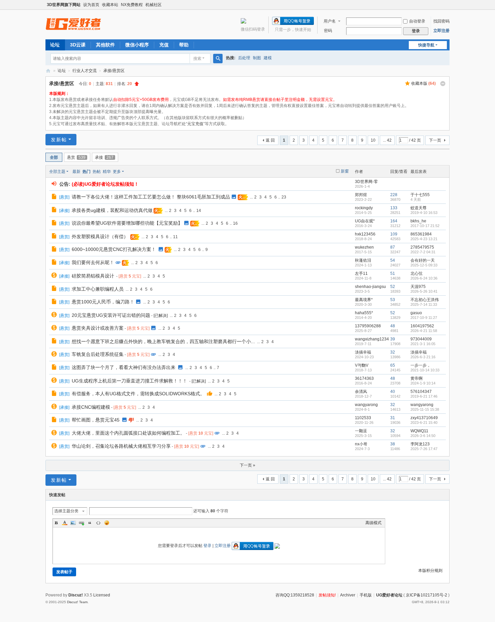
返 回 (270, 140)
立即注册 (441, 30)
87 (392, 247)
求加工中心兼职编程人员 (98, 289)
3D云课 (78, 44)
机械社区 (153, 4)
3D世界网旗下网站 (63, 4)
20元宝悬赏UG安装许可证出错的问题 (111, 315)
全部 (54, 157)
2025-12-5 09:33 (423, 265)
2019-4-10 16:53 (423, 213)
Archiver (347, 595)
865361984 (421, 234)
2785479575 (422, 247)
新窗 (345, 171)
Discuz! (75, 595)
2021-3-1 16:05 (422, 344)
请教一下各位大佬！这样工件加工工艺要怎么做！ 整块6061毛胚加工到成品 (151, 196)
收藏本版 (423, 83)
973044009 (421, 339)
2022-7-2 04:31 (422, 252)
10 (373, 140)
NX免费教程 (132, 4)
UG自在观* (365, 221)
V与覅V (361, 365)
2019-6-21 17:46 (423, 396)
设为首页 (91, 4)
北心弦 (416, 273)
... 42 (387, 140)
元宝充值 (195, 123)
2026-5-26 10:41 (423, 291)
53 (392, 299)
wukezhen (364, 247)
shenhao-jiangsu (370, 286)
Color (64, 522)
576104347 (421, 391)
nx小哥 (361, 444)
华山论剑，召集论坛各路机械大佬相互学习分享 (121, 446)
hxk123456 (365, 234)
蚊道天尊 (418, 208)
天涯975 (418, 286)
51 (392, 273)
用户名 (330, 21)
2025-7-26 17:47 (423, 449)
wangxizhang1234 (372, 339)
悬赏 (76, 157)
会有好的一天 (422, 260)
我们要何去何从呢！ (93, 262)
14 (198, 210)
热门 (86, 171)
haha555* (364, 312)
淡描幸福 (363, 352)
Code (98, 522)
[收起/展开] (443, 83)
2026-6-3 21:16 (422, 357)
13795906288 (368, 326)
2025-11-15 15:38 (424, 409)
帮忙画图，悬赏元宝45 (96, 420)
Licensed (101, 595)
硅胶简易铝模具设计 (93, 276)
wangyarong (366, 404)
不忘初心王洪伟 (424, 299)
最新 (76, 171)
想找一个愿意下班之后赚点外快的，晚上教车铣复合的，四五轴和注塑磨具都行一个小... (163, 341)
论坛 (55, 44)
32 (392, 352)
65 (392, 365)
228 (393, 194)
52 (392, 286)
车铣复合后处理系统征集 (98, 354)
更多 (117, 171)
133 (393, 208)
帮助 (184, 44)
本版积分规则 (430, 570)
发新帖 (59, 139)
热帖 (97, 171)
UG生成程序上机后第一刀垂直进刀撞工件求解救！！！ (129, 380)
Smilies (106, 522)
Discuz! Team (77, 602)
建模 (268, 58)
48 (392, 326)
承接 (104, 157)
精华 (107, 171)
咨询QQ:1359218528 (294, 595)
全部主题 (57, 171)
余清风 (361, 391)
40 (392, 391)
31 (392, 417)
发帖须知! (327, 595)
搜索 (197, 58)
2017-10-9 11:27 (423, 318)
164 (393, 221)
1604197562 (422, 326)
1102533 (363, 417)
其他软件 (105, 44)
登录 (207, 545)
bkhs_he (418, 221)
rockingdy (364, 208)
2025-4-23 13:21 (423, 239)
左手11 (361, 273)
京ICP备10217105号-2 (426, 595)
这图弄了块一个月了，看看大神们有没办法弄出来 (123, 367)
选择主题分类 (66, 511)
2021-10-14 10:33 (424, 370)
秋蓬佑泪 (363, 260)
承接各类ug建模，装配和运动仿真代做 (112, 210)
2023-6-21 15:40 (423, 422)
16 (235, 223)
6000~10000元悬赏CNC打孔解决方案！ (114, 249)
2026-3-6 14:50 (422, 436)
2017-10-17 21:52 (424, 226)
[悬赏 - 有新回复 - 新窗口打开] (55, 276)
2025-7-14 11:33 (423, 304)
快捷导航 (426, 45)
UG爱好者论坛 (389, 595)
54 (392, 260)
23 (284, 197)
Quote (90, 522)
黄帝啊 (416, 378)
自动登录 (417, 21)
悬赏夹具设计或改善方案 (98, 328)
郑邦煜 (361, 194)
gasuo (416, 312)
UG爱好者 (48, 71)
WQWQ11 (419, 431)
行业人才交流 (84, 70)
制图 (257, 58)
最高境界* (364, 299)
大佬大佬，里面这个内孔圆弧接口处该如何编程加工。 (128, 433)
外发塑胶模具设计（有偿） (100, 236)
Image (73, 522)
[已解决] (161, 315)
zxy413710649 (424, 417)
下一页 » (247, 465)
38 (392, 444)
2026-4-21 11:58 (423, 331)
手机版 (366, 595)
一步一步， (420, 365)
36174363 (364, 378)
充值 (164, 44)
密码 (328, 30)
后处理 (244, 58)
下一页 (435, 140)
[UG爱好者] (73, 24)
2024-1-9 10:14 (422, 383)
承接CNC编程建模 (91, 407)
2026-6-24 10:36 (423, 278)
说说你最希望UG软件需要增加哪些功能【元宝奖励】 (127, 223)
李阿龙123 (420, 444)
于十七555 (420, 194)
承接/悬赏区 (114, 70)
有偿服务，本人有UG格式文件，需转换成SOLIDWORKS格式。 (138, 393)
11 (175, 236)
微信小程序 (137, 44)
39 (392, 339)
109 (393, 234)
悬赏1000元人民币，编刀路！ (103, 301)
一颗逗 (361, 431)
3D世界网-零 (366, 181)
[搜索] (218, 58)
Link (81, 522)
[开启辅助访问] (448, 5)
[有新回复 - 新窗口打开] (55, 197)
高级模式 (373, 522)
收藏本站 (110, 4)
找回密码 (441, 21)
